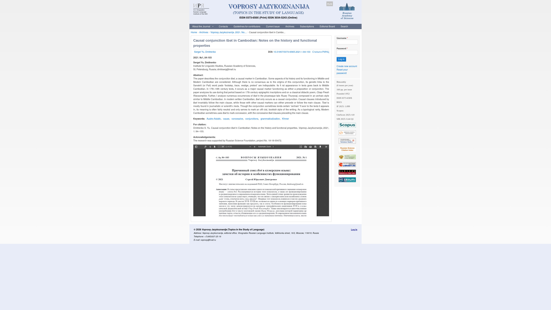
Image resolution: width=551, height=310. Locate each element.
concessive (237, 118)
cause (226, 118)
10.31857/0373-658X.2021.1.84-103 (292, 51)
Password (341, 48)
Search (344, 26)
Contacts (223, 26)
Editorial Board (327, 26)
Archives (289, 26)
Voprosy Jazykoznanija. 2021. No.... (228, 32)
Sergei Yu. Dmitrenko (205, 51)
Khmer (285, 118)
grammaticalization (270, 118)
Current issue (273, 26)
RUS (329, 3)
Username (341, 38)
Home (194, 32)
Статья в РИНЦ (320, 51)
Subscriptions (307, 26)
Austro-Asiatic (214, 118)
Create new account (347, 66)
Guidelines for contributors (247, 26)
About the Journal (201, 26)
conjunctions (251, 118)
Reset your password (342, 71)
